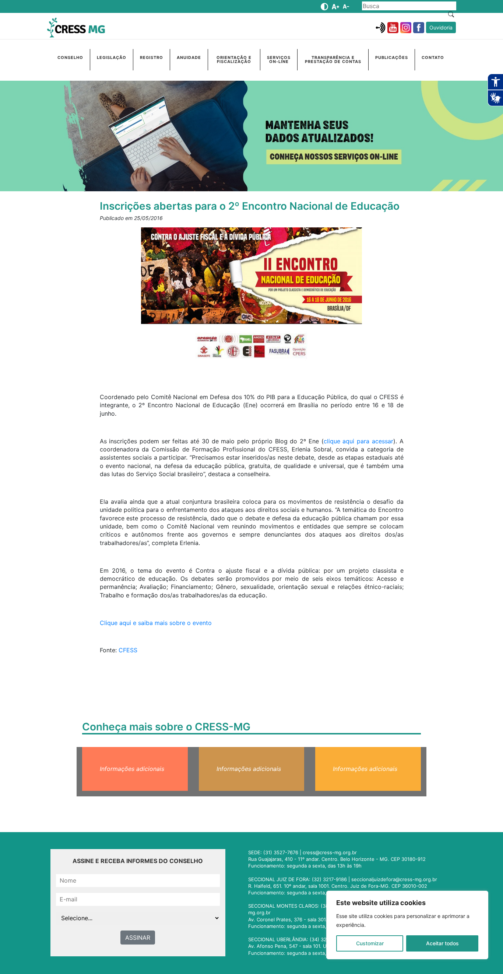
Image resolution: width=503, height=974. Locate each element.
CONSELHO (70, 57)
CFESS (128, 650)
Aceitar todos (442, 943)
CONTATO (433, 57)
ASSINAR (137, 937)
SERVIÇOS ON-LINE (279, 59)
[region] (407, 925)
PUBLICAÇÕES (391, 57)
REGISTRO (151, 57)
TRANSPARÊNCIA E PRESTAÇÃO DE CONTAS (333, 59)
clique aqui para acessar (358, 441)
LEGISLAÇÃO (111, 57)
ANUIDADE (189, 57)
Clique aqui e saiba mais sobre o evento (156, 622)
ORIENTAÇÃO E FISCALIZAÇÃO (234, 59)
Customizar (370, 943)
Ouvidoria (441, 27)
